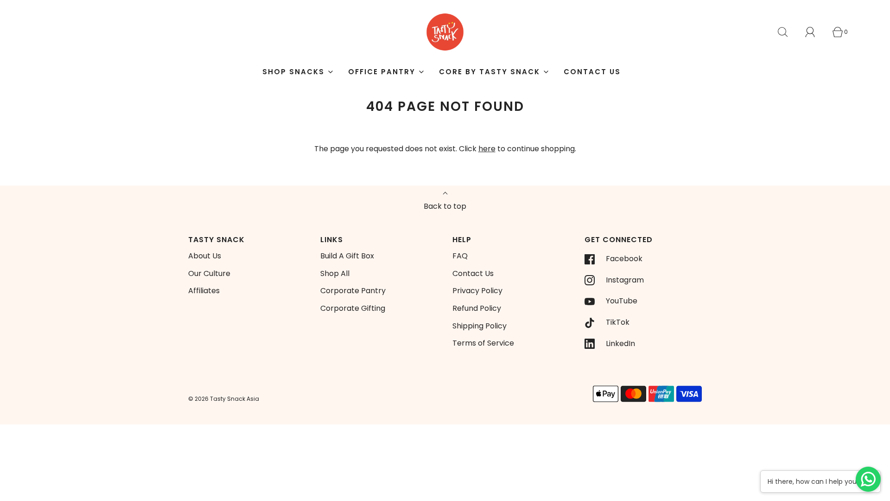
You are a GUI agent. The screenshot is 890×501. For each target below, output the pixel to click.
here (487, 148)
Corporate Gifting (352, 308)
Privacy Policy (477, 290)
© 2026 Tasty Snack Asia (223, 399)
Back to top (445, 206)
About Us (204, 255)
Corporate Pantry (353, 290)
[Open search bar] (788, 32)
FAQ (460, 255)
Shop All (335, 273)
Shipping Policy (479, 326)
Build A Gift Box (347, 255)
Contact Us (592, 72)
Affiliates (204, 290)
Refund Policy (476, 308)
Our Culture (209, 273)
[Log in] (815, 32)
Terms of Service (483, 343)
